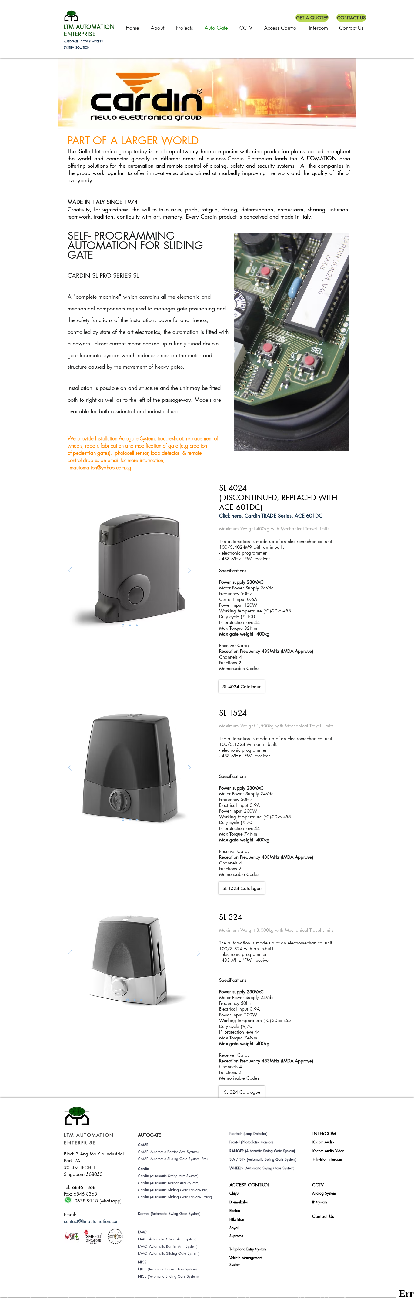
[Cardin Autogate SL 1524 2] (130, 819)
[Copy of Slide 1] (141, 1000)
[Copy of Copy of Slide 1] (134, 1000)
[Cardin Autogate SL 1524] (123, 819)
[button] (312, 18)
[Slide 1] (127, 1000)
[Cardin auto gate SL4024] (130, 625)
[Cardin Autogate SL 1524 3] (137, 819)
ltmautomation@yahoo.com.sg (99, 467)
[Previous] (70, 570)
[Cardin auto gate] (123, 625)
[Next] (189, 570)
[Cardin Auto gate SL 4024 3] (137, 625)
